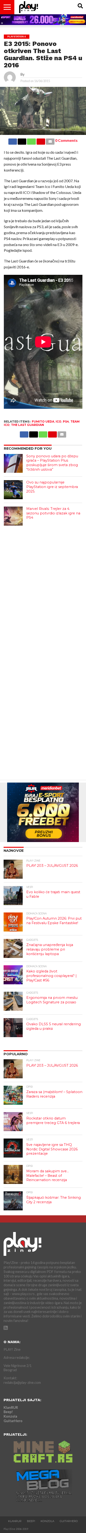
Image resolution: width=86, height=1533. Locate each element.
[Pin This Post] (41, 140)
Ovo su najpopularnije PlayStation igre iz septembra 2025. (52, 486)
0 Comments (66, 140)
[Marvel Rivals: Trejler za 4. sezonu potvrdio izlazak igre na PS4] (13, 516)
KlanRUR (11, 1407)
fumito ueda (43, 421)
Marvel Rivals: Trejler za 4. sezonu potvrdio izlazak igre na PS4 (53, 513)
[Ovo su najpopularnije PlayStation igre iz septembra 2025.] (13, 489)
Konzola (10, 1416)
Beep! (8, 1412)
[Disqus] (43, 589)
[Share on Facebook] (12, 140)
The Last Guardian (27, 425)
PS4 (66, 421)
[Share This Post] (22, 140)
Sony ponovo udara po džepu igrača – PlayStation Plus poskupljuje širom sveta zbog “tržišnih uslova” (52, 463)
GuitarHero (13, 1421)
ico (58, 421)
